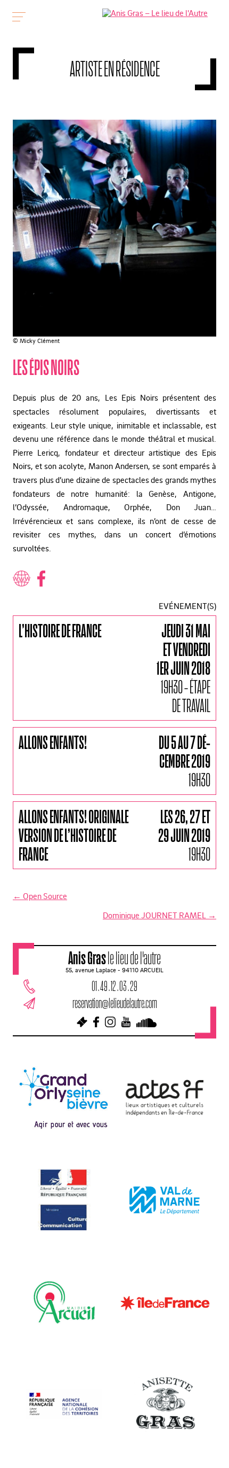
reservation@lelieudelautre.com (114, 1003)
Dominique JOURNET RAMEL (159, 915)
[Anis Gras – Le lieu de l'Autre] (155, 12)
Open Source (40, 896)
